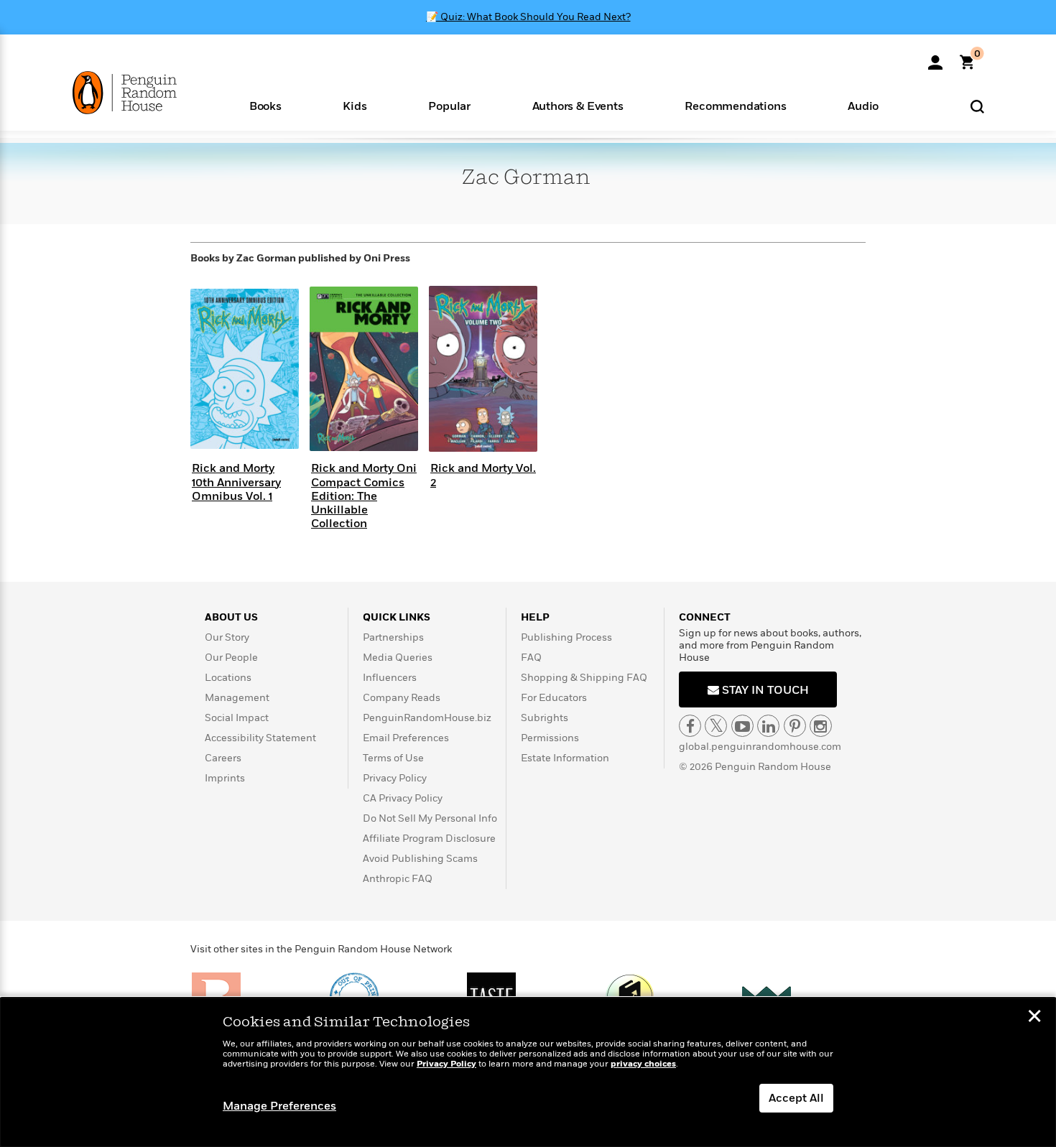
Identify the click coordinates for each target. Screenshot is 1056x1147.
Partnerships (393, 637)
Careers (223, 758)
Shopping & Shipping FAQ (584, 677)
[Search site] (977, 106)
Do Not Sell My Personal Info (430, 818)
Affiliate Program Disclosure (429, 838)
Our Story (227, 637)
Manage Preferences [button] (279, 1106)
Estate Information (565, 758)
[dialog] (528, 1072)
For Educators (554, 698)
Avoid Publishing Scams (420, 858)
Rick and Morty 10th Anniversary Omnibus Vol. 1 (236, 481)
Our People (231, 657)
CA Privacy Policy (403, 798)
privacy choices (643, 1064)
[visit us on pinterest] (795, 726)
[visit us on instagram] (821, 726)
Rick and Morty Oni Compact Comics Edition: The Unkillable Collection (364, 495)
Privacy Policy (395, 778)
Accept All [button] (796, 1098)
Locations (228, 677)
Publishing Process (566, 637)
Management (237, 698)
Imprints (225, 778)
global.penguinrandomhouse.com (760, 746)
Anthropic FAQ (397, 879)
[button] (265, 105)
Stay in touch (764, 690)
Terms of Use (393, 758)
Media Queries (397, 657)
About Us (231, 617)
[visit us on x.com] (716, 726)
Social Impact (237, 718)
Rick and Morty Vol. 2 (483, 475)
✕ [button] (1034, 1018)
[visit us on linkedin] (768, 726)
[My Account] (935, 57)
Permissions (550, 738)
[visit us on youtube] (742, 726)
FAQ (531, 657)
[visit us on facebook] (690, 726)
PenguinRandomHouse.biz (427, 718)
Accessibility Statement (260, 738)
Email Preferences (406, 738)
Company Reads (401, 698)
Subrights (544, 718)
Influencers (390, 677)
